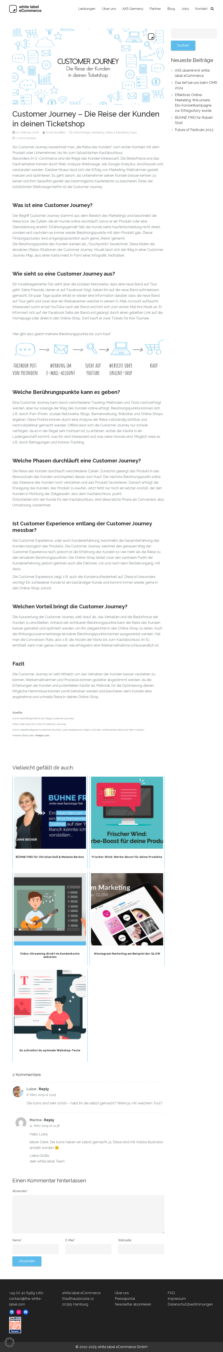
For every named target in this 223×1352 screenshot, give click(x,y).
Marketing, (98, 132)
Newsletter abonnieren (133, 1304)
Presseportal (125, 1299)
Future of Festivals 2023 (194, 130)
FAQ (171, 1293)
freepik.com (42, 735)
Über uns (122, 1293)
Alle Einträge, (82, 132)
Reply (44, 1089)
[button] (9, 1342)
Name (17, 1240)
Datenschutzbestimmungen (190, 1304)
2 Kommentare (26, 138)
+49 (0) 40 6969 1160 (26, 1293)
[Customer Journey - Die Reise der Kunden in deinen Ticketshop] (88, 66)
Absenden (20, 1191)
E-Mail (70, 1240)
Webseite (124, 1240)
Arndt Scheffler (56, 132)
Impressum (177, 1299)
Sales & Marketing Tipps (121, 132)
